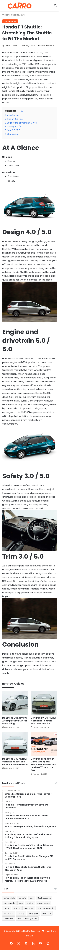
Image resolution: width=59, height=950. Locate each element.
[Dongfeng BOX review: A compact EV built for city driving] (15, 703)
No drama (8, 913)
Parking (21, 913)
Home (7, 14)
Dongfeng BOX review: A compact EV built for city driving (14, 720)
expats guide (43, 903)
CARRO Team (11, 45)
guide (6, 908)
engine (30, 903)
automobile (9, 898)
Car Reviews (18, 14)
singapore (33, 913)
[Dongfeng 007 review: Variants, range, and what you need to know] (15, 744)
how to (17, 908)
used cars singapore (27, 918)
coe (21, 903)
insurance (28, 908)
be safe (22, 898)
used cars (8, 918)
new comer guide (46, 908)
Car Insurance (44, 898)
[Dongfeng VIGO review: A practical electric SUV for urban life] (44, 703)
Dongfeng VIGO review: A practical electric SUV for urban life (43, 720)
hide (21, 111)
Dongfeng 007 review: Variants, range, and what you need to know (15, 761)
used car (47, 913)
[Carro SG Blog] (20, 5)
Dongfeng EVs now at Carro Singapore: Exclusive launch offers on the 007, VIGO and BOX (43, 764)
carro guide (9, 903)
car (31, 898)
